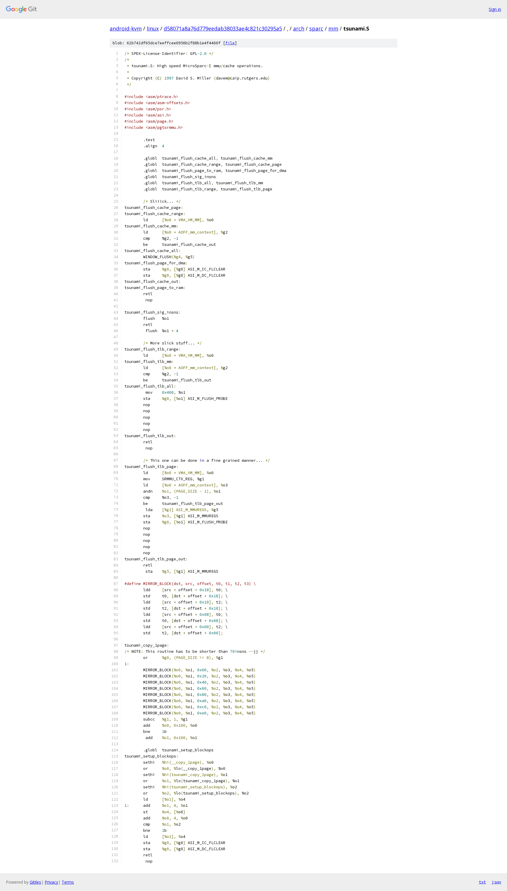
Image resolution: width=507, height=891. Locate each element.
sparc (316, 28)
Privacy (51, 882)
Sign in (495, 9)
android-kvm (126, 28)
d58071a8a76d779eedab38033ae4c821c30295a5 (223, 28)
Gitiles (35, 882)
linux (153, 28)
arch (298, 28)
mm (333, 28)
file (230, 42)
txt (482, 882)
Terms (68, 882)
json (496, 882)
